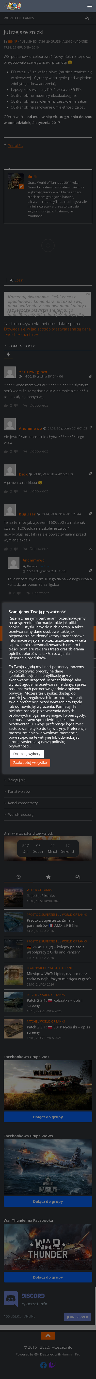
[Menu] (90, 6)
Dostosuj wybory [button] (26, 753)
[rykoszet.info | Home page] (17, 6)
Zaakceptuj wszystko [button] (30, 762)
